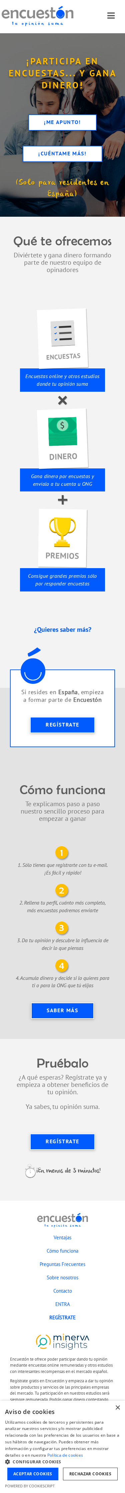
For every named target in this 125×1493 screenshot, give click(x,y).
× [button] (117, 1407)
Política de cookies (65, 1455)
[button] (62, 1461)
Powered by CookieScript (30, 1485)
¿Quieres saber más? (62, 629)
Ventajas (62, 1237)
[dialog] (62, 1447)
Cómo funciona (62, 1251)
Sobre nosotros (62, 1277)
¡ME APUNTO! (62, 122)
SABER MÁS (62, 1010)
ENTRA (62, 1304)
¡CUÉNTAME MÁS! (62, 153)
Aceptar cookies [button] (32, 1474)
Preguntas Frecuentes (62, 1264)
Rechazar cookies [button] (90, 1474)
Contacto (62, 1291)
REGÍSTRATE (62, 724)
